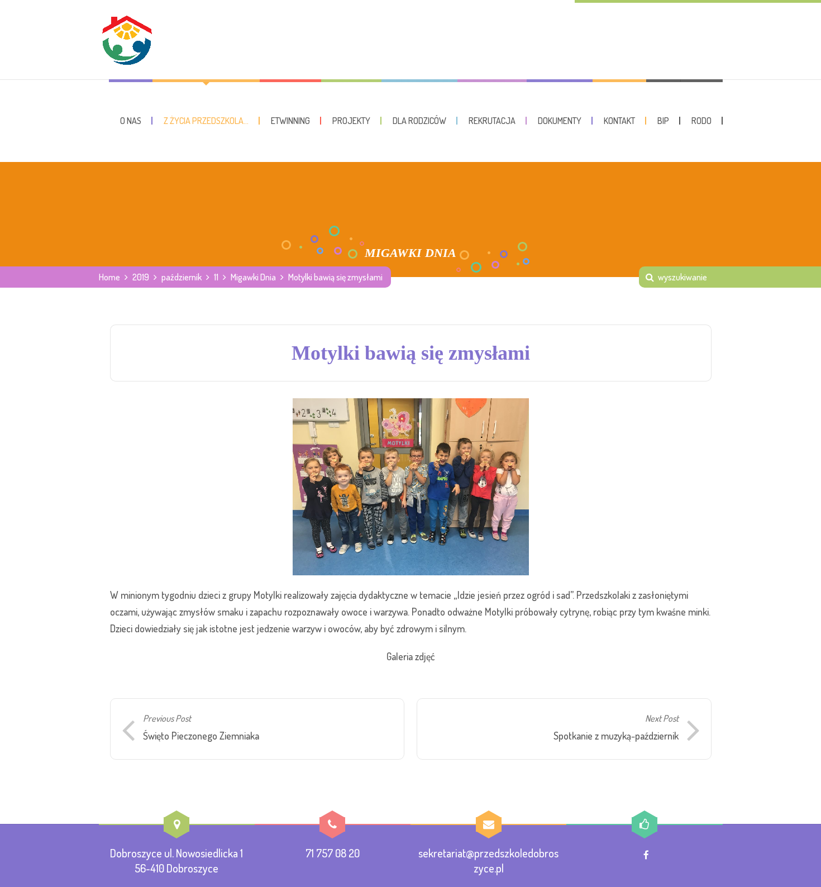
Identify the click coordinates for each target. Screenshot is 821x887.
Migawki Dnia (253, 277)
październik (181, 277)
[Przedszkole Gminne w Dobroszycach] (127, 39)
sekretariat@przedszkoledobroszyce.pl (488, 860)
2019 (140, 277)
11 (216, 277)
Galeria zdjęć (410, 656)
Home (109, 277)
